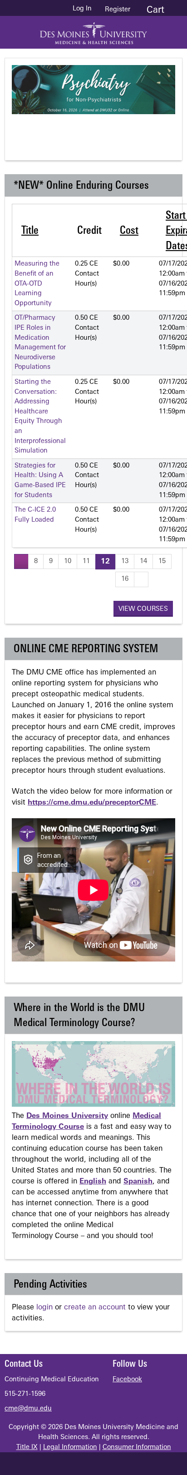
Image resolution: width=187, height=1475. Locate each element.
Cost (129, 231)
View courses (143, 609)
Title (30, 231)
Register (117, 9)
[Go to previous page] (21, 561)
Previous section (62, 129)
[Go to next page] (141, 579)
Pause (98, 129)
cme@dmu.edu (28, 1408)
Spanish (138, 1181)
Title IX (27, 1447)
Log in (82, 9)
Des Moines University (67, 1116)
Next (135, 129)
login (44, 1307)
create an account (95, 1307)
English (92, 1181)
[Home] (93, 30)
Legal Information (70, 1447)
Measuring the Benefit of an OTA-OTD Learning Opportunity (37, 284)
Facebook (127, 1379)
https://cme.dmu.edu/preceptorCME (92, 802)
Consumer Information (137, 1447)
